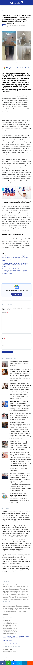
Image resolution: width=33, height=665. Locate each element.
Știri (2, 10)
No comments (12, 26)
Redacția (9, 23)
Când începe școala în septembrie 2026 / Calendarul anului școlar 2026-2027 (19, 363)
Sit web (3, 345)
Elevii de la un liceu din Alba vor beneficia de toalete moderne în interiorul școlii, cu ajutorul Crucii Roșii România (15, 264)
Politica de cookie (7, 640)
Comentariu (5, 312)
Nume (3, 332)
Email (3, 338)
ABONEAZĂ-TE (16, 294)
